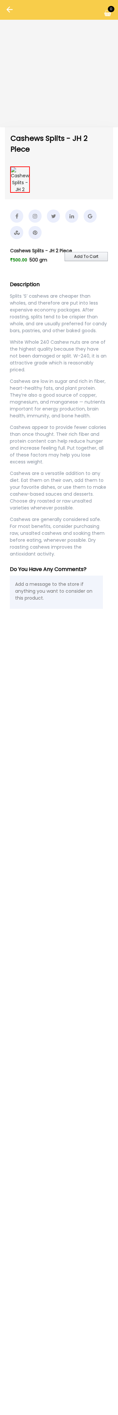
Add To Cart (86, 256)
